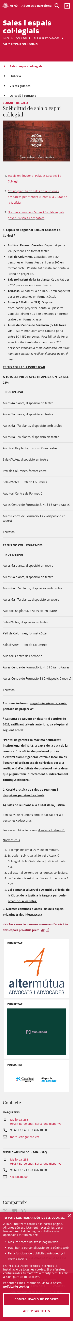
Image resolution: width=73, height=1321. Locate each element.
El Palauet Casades (46, 38)
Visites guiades (20, 86)
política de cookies (16, 1286)
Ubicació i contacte (23, 96)
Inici (6, 38)
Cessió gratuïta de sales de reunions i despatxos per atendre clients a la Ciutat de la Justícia (37, 196)
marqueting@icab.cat (24, 1137)
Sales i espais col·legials (26, 66)
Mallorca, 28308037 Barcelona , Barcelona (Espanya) (36, 1122)
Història (15, 76)
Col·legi (21, 38)
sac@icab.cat (19, 1177)
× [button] (69, 1215)
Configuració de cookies (36, 1299)
